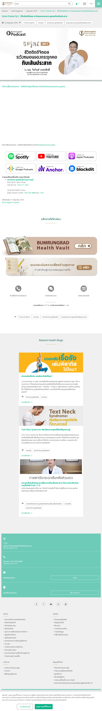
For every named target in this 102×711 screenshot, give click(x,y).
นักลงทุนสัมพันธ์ (60, 619)
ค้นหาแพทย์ (9, 628)
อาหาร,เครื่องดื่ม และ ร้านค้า (64, 680)
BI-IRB (7, 644)
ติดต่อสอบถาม (10, 625)
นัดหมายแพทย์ (10, 622)
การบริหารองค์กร (60, 628)
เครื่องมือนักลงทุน (61, 634)
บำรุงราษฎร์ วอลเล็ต (12, 656)
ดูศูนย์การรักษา (10, 634)
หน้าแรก (5, 11)
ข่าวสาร (7, 671)
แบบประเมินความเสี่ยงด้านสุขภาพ (17, 653)
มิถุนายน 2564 (31, 11)
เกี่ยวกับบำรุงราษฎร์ (61, 668)
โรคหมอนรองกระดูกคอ (46, 145)
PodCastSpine (29, 23)
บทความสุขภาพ (17, 11)
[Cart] (84, 3)
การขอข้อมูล (59, 631)
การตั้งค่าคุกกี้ (25, 706)
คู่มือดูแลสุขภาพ (11, 674)
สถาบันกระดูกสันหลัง (55, 23)
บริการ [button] (5, 614)
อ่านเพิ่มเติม (25, 402)
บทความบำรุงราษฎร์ (12, 668)
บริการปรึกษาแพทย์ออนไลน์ (15, 619)
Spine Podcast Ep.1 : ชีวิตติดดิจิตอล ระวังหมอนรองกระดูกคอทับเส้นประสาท (69, 11)
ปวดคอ (41, 23)
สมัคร (75, 578)
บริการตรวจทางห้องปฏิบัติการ (16, 641)
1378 (42, 193)
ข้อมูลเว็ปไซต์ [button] (58, 662)
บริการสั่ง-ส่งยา (10, 650)
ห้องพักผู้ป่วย (59, 677)
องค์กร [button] (55, 614)
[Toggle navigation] (98, 3)
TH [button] (91, 3)
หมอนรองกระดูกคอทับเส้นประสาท (78, 23)
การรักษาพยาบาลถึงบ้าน (14, 647)
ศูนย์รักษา (58, 674)
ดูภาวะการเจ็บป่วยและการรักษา (16, 631)
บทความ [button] (6, 662)
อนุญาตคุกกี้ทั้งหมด (43, 706)
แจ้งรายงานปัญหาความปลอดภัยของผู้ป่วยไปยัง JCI (73, 683)
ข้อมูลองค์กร (59, 622)
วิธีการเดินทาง (75, 593)
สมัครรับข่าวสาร (10, 638)
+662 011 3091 (23, 185)
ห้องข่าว (57, 625)
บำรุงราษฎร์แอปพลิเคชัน (63, 671)
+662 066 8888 (30, 193)
